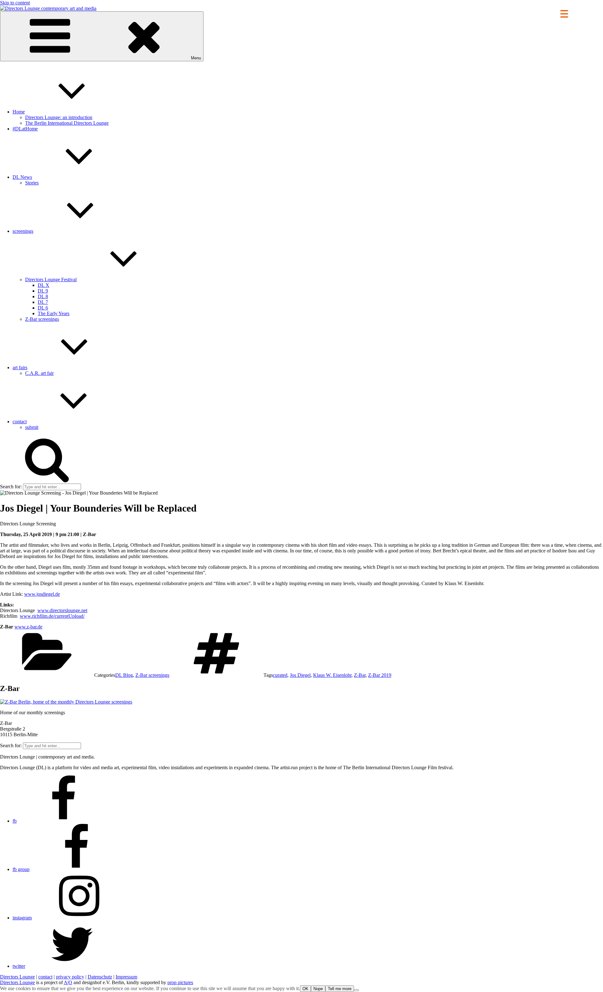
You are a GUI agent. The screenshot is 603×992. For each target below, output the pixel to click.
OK (305, 988)
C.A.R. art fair (39, 373)
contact (20, 421)
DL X (43, 285)
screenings (23, 231)
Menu (196, 58)
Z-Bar (360, 675)
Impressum (126, 976)
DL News (22, 177)
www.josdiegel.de (42, 594)
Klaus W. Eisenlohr (332, 675)
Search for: (11, 486)
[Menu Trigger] (564, 13)
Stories (32, 182)
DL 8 (43, 296)
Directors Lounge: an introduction (58, 117)
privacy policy (70, 976)
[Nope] (356, 990)
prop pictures (180, 982)
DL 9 (43, 290)
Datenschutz (100, 976)
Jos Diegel (300, 675)
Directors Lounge (17, 976)
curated (280, 675)
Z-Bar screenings (42, 319)
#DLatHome (25, 128)
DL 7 (43, 302)
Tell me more (339, 988)
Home (19, 111)
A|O (68, 982)
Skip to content (15, 2)
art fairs (20, 367)
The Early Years (53, 313)
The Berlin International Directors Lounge (67, 123)
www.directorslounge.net (62, 610)
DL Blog (124, 675)
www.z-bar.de (28, 626)
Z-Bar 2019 (379, 675)
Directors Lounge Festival (51, 279)
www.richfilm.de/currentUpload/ (52, 616)
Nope (318, 988)
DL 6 (43, 307)
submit (31, 427)
